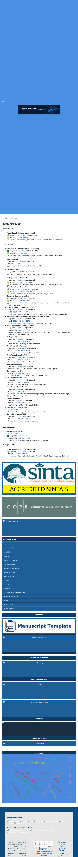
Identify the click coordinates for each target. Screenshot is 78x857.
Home (5, 218)
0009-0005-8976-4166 (21, 438)
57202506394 (21, 328)
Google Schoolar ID (14, 409)
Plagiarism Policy (9, 576)
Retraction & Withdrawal (11, 568)
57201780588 (20, 310)
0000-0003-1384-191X (21, 330)
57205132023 (23, 251)
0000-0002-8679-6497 (21, 419)
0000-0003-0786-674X (21, 382)
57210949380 (21, 261)
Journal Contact (9, 608)
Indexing (6, 600)
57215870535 (21, 416)
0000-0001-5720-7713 (21, 312)
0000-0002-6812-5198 (21, 391)
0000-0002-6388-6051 (21, 350)
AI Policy (6, 580)
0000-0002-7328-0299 (21, 454)
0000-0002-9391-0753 (23, 253)
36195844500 (21, 400)
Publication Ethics (9, 572)
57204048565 (21, 339)
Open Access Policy (10, 564)
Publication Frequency (11, 596)
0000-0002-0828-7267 (21, 403)
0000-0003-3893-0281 (23, 237)
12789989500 (20, 357)
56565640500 (21, 280)
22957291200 (20, 272)
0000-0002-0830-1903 (21, 341)
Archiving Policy (9, 584)
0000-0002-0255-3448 (23, 282)
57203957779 (23, 289)
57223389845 (23, 451)
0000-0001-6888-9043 (23, 291)
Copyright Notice (9, 588)
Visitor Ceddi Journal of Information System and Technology (44, 853)
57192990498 (21, 366)
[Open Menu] (3, 101)
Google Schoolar (13, 434)
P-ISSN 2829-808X (62, 853)
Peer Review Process (10, 560)
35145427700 (21, 389)
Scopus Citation (9, 604)
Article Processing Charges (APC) (14, 592)
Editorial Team (8, 552)
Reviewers (7, 556)
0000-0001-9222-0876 (21, 360)
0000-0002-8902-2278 (21, 321)
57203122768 (23, 235)
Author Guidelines (9, 548)
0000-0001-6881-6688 (21, 264)
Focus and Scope (9, 544)
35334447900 (21, 380)
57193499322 (21, 319)
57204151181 (22, 298)
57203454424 (21, 348)
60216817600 (22, 436)
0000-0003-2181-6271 (23, 300)
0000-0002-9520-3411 (21, 373)
